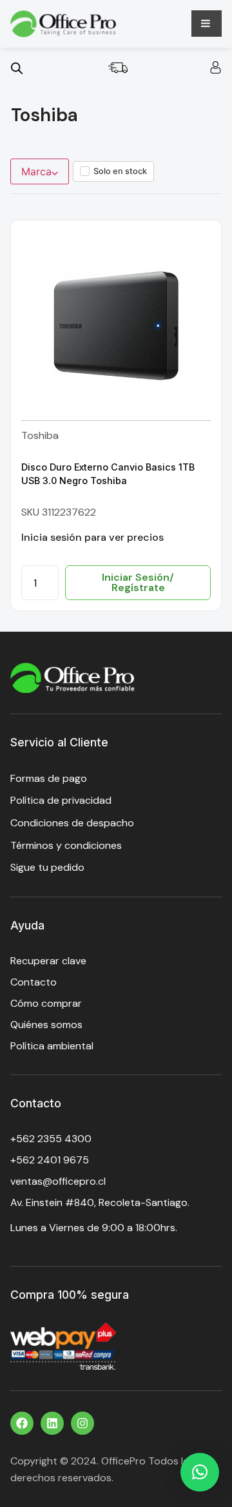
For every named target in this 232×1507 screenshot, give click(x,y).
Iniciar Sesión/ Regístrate (138, 582)
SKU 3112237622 (58, 512)
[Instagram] (82, 1423)
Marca (36, 171)
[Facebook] (22, 1423)
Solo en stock (120, 171)
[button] (199, 1472)
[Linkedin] (52, 1423)
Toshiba (40, 435)
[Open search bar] (16, 68)
